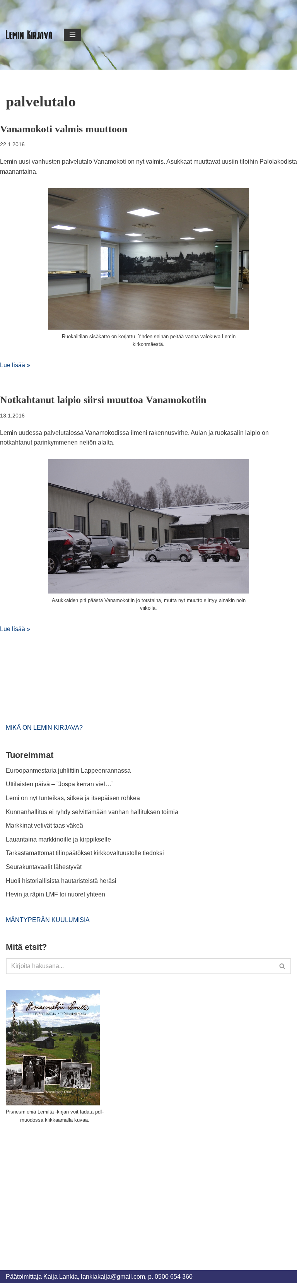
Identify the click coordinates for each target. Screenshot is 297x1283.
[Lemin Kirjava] (29, 35)
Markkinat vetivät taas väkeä (44, 825)
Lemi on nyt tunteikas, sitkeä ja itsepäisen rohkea (73, 798)
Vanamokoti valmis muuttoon (63, 129)
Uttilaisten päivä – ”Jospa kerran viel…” (60, 784)
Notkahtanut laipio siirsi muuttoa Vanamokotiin (103, 399)
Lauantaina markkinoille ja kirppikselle (58, 839)
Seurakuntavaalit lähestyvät (44, 867)
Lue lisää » (15, 365)
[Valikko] (72, 35)
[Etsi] (282, 966)
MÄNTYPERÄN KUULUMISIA (48, 920)
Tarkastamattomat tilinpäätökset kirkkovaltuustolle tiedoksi (85, 853)
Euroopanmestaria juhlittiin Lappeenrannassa (69, 770)
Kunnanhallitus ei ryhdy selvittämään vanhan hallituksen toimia (92, 812)
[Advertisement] (64, 1187)
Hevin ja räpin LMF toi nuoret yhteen (55, 894)
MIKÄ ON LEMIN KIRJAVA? (44, 727)
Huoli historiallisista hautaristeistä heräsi (61, 881)
